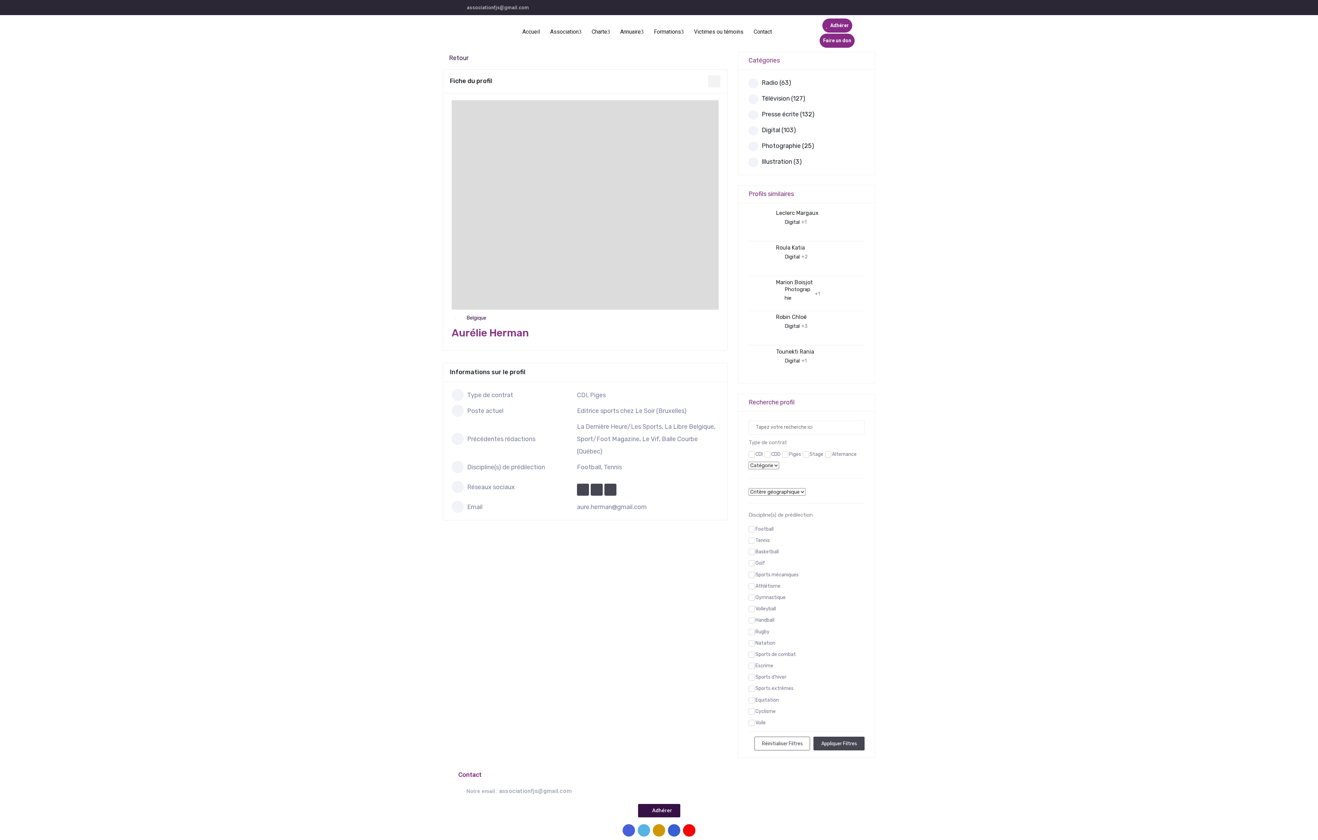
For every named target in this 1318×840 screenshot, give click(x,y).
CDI (759, 454)
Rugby (762, 632)
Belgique (476, 318)
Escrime (764, 666)
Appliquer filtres (839, 744)
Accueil (531, 31)
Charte (599, 31)
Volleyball (765, 609)
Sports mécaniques (777, 575)
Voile (760, 723)
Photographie (797, 293)
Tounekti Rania (795, 351)
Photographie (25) (788, 146)
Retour (459, 58)
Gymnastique (770, 597)
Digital (792, 222)
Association (564, 31)
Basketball (767, 552)
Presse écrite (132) (788, 114)
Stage (816, 454)
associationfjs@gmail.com (498, 7)
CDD (776, 454)
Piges (795, 454)
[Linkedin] (674, 830)
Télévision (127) (783, 98)
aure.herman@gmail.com (612, 507)
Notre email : (519, 791)
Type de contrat (768, 442)
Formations (667, 31)
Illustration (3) (782, 161)
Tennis (762, 540)
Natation (765, 643)
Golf (760, 563)
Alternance (844, 454)
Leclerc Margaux (797, 213)
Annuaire (630, 31)
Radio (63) (776, 83)
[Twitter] (644, 830)
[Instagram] (659, 830)
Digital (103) (779, 130)
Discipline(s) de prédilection (781, 515)
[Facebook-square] (629, 830)
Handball (764, 620)
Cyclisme (765, 711)
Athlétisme (768, 586)
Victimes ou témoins (718, 31)
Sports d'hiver (770, 677)
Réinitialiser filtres (782, 744)
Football (764, 529)
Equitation (767, 700)
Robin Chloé (791, 317)
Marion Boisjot (794, 282)
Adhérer (839, 25)
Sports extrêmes (774, 688)
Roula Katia (790, 247)
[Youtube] (689, 830)
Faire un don (837, 40)
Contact (763, 31)
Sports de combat (775, 654)
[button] (659, 810)
